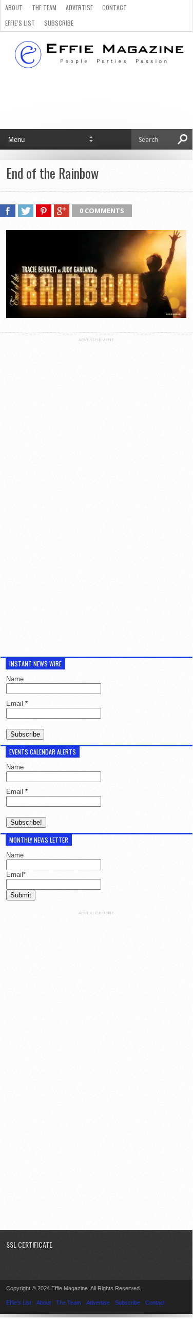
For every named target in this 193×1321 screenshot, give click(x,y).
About (14, 7)
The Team (44, 7)
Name (15, 679)
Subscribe (58, 22)
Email (17, 703)
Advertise (79, 7)
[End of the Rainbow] (96, 315)
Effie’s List (20, 22)
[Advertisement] (96, 495)
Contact (114, 7)
